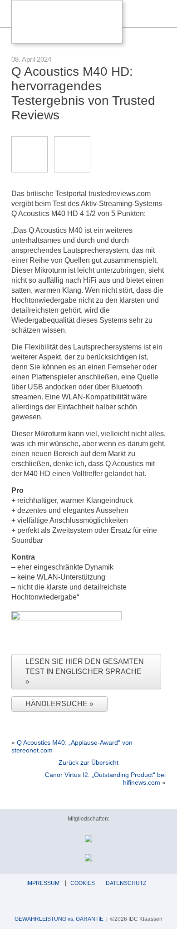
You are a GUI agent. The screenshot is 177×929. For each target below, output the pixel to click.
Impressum (42, 883)
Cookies (82, 883)
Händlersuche (57, 704)
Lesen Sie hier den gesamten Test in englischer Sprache (84, 666)
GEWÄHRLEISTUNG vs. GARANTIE (59, 919)
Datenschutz (126, 883)
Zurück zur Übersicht (88, 762)
